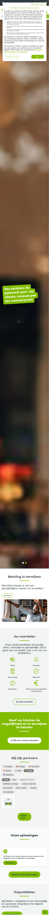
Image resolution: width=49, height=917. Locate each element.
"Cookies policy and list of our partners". (23, 51)
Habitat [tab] (6, 780)
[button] (23, 563)
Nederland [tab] (9, 775)
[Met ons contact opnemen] (45, 912)
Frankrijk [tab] (9, 767)
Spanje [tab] (8, 771)
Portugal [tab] (22, 767)
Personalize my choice (12, 56)
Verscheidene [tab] (8, 792)
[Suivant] (47, 16)
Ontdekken (10, 863)
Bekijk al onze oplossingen (24, 874)
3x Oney (7, 595)
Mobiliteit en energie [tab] (10, 784)
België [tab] (30, 771)
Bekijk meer (23, 816)
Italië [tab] (19, 771)
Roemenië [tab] (35, 767)
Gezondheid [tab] (7, 788)
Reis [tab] (14, 780)
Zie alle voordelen (24, 702)
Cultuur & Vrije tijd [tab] (28, 784)
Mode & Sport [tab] (21, 788)
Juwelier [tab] (33, 788)
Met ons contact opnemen (26, 740)
